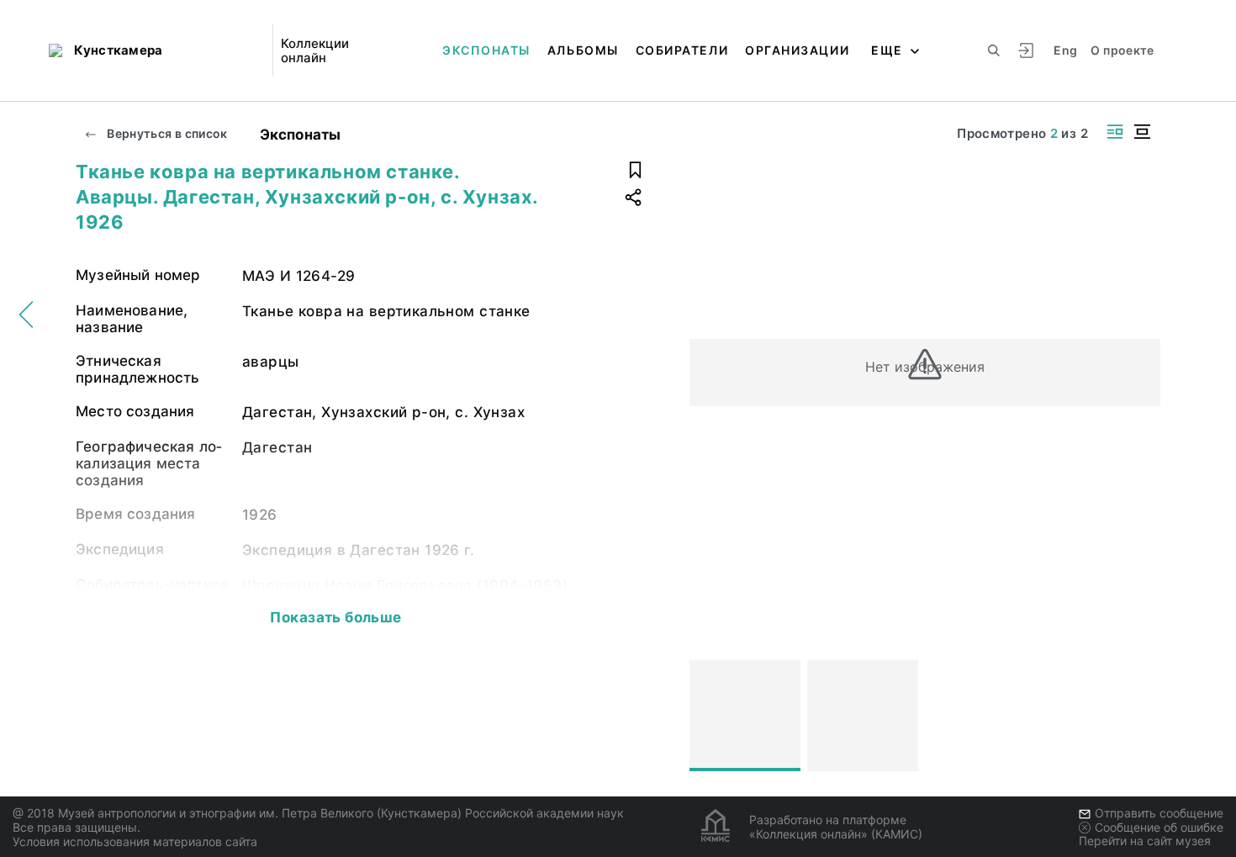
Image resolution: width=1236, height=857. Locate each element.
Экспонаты (486, 50)
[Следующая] (1140, 715)
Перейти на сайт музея (1145, 840)
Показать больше (335, 617)
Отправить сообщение (1159, 813)
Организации (797, 50)
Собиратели (682, 50)
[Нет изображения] (744, 715)
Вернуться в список (166, 133)
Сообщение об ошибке (1159, 827)
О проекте (1122, 50)
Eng (1065, 50)
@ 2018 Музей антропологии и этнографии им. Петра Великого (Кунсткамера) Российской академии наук (318, 813)
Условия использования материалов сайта (135, 841)
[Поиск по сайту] (994, 50)
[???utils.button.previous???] (709, 715)
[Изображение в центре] (1141, 131)
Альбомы (583, 50)
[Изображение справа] (1114, 131)
